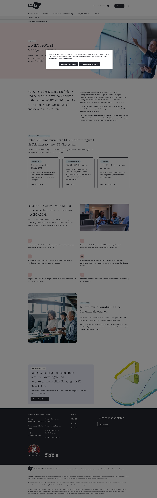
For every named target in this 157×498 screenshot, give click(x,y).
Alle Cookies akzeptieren (89, 64)
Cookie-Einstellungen (68, 64)
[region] (79, 59)
